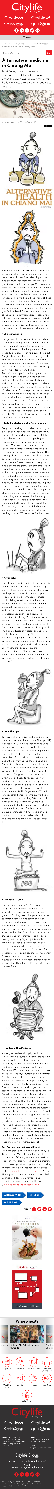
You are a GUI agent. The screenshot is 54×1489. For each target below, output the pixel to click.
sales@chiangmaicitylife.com (27, 1466)
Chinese (34, 1194)
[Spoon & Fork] (40, 24)
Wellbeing (10, 1202)
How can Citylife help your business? (27, 1460)
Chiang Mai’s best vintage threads (27, 1337)
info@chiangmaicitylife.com (40, 1448)
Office (40, 1439)
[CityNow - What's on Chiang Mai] (40, 18)
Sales (39, 1441)
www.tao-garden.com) (24, 1171)
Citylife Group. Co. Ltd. (18, 1481)
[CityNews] (13, 18)
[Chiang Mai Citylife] (27, 8)
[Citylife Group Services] (13, 24)
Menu (28, 37)
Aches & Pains (12, 1194)
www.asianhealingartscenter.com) (21, 1184)
